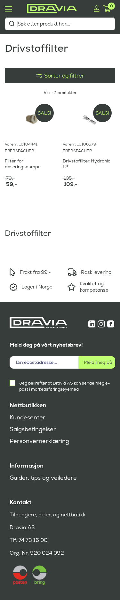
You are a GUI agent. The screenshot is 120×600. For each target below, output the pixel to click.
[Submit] (12, 24)
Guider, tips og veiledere (43, 477)
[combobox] (60, 23)
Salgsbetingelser (33, 429)
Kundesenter (27, 417)
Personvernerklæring (39, 441)
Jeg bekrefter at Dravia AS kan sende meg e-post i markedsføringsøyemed (64, 386)
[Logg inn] (96, 8)
